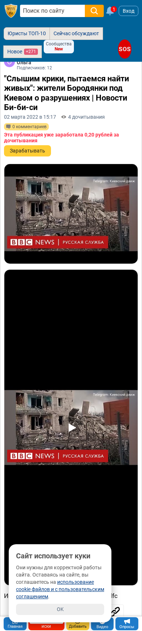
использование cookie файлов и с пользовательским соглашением (60, 589)
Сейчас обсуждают (76, 33)
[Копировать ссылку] (115, 611)
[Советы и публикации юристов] (11, 11)
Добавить (78, 626)
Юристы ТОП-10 (27, 33)
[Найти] (94, 11)
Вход (128, 11)
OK (60, 609)
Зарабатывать (27, 151)
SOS (125, 48)
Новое (21, 51)
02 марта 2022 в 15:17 (30, 117)
